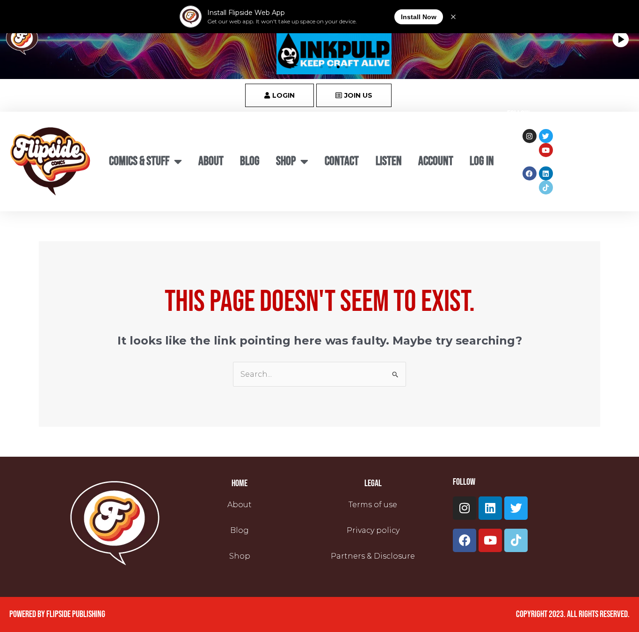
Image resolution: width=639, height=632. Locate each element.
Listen (389, 161)
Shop (239, 556)
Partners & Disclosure (373, 556)
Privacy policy (373, 530)
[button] (321, 66)
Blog (250, 161)
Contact (342, 161)
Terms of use (373, 504)
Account (435, 161)
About (211, 161)
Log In (482, 161)
